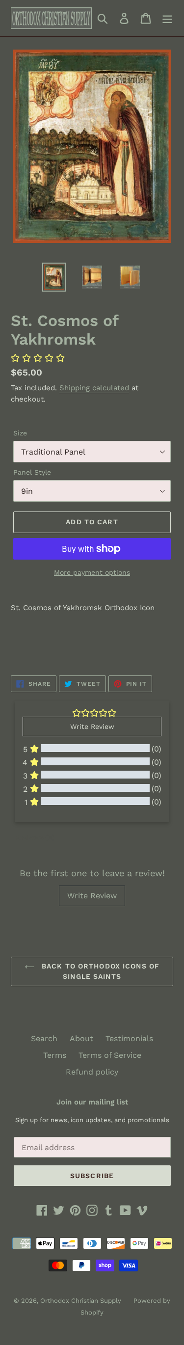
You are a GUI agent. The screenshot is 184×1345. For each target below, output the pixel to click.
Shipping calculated (94, 387)
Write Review (92, 895)
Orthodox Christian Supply (80, 1300)
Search (44, 1038)
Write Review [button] (92, 726)
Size (20, 433)
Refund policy (92, 1071)
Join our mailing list (92, 1102)
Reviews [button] (34, 837)
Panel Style (32, 472)
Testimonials (129, 1038)
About (81, 1038)
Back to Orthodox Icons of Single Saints (99, 971)
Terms (54, 1055)
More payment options (92, 572)
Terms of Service (110, 1055)
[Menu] (167, 18)
